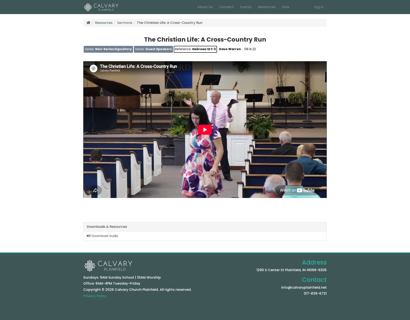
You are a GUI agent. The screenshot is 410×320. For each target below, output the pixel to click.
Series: (108, 49)
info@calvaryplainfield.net (304, 287)
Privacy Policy (94, 296)
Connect (226, 6)
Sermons (124, 22)
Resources (266, 6)
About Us (205, 6)
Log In (319, 6)
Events (246, 6)
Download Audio (104, 235)
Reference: (195, 49)
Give (285, 6)
